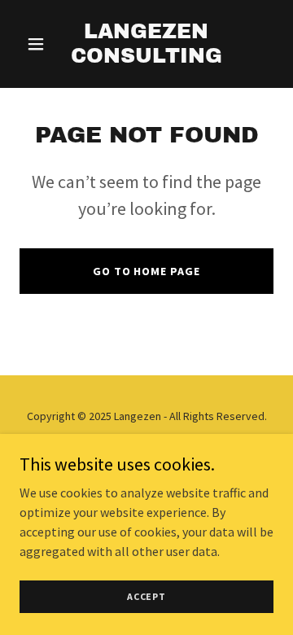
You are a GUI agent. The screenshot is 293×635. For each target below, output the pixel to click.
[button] (39, 44)
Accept (146, 596)
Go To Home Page (147, 271)
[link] (146, 58)
